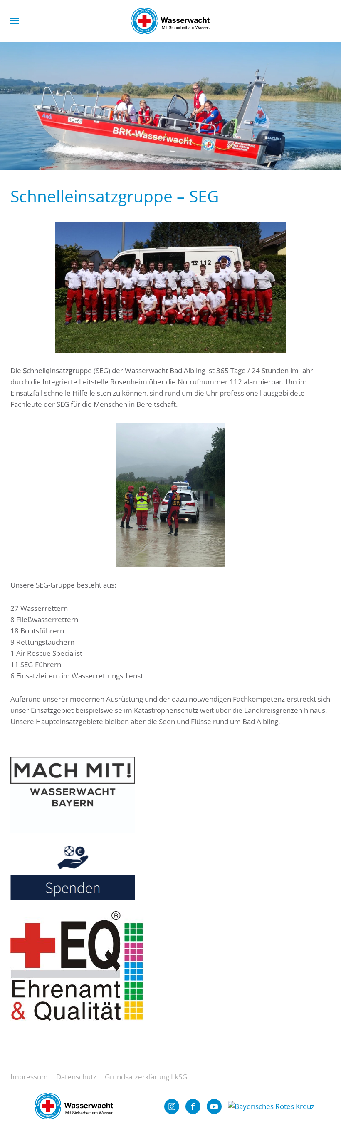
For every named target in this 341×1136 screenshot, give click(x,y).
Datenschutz (76, 1076)
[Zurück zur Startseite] (170, 21)
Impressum (29, 1076)
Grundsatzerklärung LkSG (146, 1076)
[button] (14, 21)
